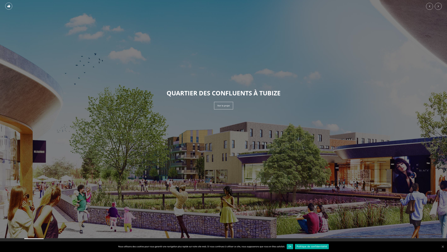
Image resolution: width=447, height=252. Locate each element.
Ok (290, 246)
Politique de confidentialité (312, 246)
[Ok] (442, 246)
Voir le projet (223, 105)
